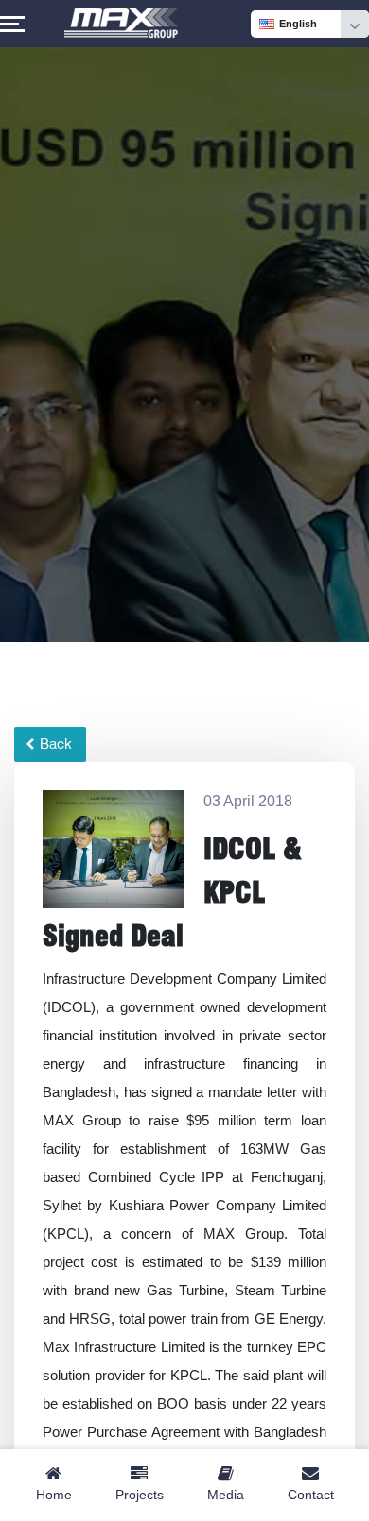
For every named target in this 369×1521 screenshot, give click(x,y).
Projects (139, 1494)
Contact (311, 1494)
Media (225, 1494)
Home (54, 1494)
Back (54, 743)
